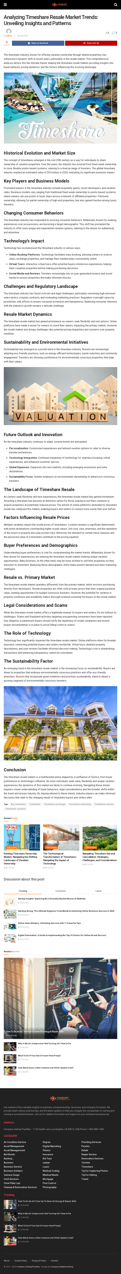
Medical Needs (50, 1175)
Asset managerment (14, 1150)
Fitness (46, 1150)
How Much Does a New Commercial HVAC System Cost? (46, 1068)
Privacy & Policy (39, 1260)
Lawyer (46, 1162)
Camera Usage (11, 1175)
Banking (8, 1158)
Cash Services (11, 1179)
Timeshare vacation (15, 809)
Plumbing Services (91, 1142)
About (6, 1260)
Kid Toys (47, 1158)
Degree (46, 1142)
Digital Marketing (52, 1146)
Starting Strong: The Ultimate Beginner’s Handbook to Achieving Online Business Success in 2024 (66, 911)
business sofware (13, 1171)
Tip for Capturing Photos (94, 1171)
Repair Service (89, 1154)
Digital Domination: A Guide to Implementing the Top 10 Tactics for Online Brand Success (62, 935)
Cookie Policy (20, 1260)
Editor (9, 36)
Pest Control (49, 1183)
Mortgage (48, 1179)
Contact (54, 1260)
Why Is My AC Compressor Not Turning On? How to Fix (44, 1043)
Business (8, 1162)
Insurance (48, 1154)
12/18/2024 (12, 1035)
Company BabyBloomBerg (61, 1267)
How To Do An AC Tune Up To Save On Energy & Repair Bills (34, 1031)
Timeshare (34, 804)
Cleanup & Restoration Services (20, 1187)
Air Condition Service (15, 1142)
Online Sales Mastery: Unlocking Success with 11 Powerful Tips (49, 923)
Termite (85, 1162)
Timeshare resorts (104, 804)
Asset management (14, 1146)
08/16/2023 (22, 36)
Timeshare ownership (80, 804)
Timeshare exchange (54, 804)
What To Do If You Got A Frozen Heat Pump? (39, 1055)
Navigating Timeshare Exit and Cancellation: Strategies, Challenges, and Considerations (100, 857)
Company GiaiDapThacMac (28, 1267)
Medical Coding (51, 1171)
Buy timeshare (18, 804)
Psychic (85, 1146)
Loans (46, 1166)
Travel (84, 1179)
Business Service (13, 1166)
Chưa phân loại (12, 1183)
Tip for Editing (89, 1175)
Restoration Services (92, 1158)
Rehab (84, 1150)
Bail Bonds (9, 1154)
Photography (49, 1187)
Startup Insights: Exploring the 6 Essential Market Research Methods (52, 898)
